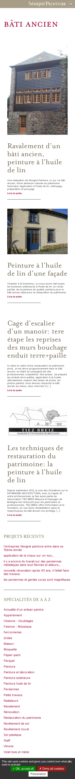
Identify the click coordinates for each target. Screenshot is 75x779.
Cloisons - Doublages (18, 621)
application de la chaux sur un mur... (29, 555)
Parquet (9, 660)
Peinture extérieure (17, 678)
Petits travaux (13, 695)
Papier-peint (12, 655)
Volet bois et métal (16, 752)
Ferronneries (12, 632)
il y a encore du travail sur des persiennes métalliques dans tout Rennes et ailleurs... (33, 563)
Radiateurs (11, 700)
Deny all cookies (53, 768)
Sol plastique (12, 735)
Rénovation (11, 712)
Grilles (8, 638)
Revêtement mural (16, 729)
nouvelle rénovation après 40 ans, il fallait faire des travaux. (36, 572)
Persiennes (11, 689)
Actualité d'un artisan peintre (24, 609)
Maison (9, 644)
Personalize (38, 774)
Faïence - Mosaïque (17, 626)
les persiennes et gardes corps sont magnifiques (37, 579)
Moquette (10, 649)
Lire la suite (14, 193)
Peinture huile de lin (17, 683)
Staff (7, 740)
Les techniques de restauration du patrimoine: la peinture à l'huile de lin (35, 464)
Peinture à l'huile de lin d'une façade (37, 269)
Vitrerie (8, 746)
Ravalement (12, 706)
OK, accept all (24, 768)
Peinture (9, 666)
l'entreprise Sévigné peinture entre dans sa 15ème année (33, 548)
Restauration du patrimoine (22, 717)
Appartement (13, 615)
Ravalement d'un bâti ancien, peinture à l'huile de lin (34, 158)
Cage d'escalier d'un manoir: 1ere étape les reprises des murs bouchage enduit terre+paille (37, 339)
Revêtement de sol (16, 723)
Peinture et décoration (19, 672)
